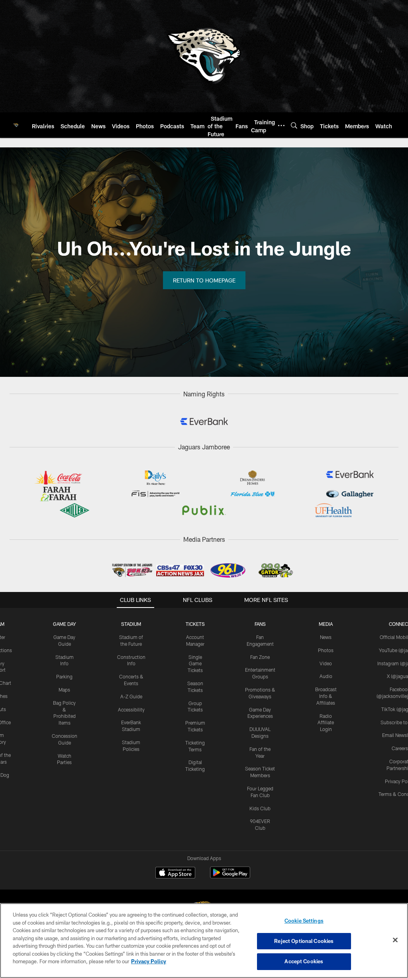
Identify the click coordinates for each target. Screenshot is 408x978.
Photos (325, 650)
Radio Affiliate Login (326, 722)
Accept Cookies (303, 961)
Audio (326, 676)
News (326, 637)
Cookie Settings (304, 920)
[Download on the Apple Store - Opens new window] (175, 873)
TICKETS (195, 624)
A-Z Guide (131, 696)
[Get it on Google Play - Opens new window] (230, 876)
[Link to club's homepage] (16, 125)
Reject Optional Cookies (303, 941)
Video (326, 663)
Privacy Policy (148, 961)
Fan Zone (260, 657)
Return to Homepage (204, 280)
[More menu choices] (281, 125)
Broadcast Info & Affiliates (326, 696)
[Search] (294, 125)
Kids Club (260, 808)
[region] (204, 940)
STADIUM (131, 624)
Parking (64, 676)
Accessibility (131, 709)
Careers (400, 748)
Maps (64, 689)
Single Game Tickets (195, 663)
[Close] (395, 940)
